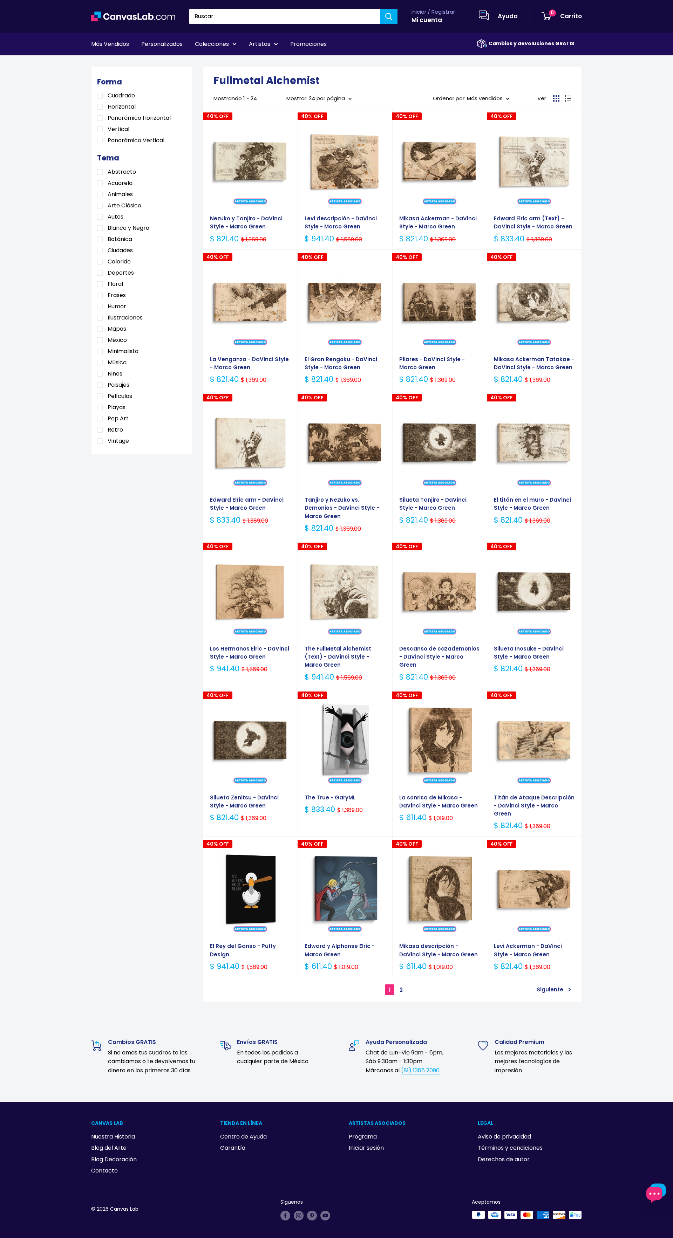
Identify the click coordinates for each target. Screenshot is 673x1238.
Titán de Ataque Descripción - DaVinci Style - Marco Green (534, 806)
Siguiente (550, 989)
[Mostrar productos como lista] (568, 98)
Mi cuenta (427, 20)
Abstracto (122, 172)
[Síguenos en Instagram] (299, 1215)
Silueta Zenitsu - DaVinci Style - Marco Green (244, 801)
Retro (115, 430)
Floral (115, 284)
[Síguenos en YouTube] (325, 1215)
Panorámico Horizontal (139, 118)
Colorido (119, 261)
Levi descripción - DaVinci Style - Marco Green (341, 222)
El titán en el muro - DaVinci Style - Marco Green (532, 503)
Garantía (232, 1148)
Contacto (104, 1171)
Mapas (117, 329)
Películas (120, 396)
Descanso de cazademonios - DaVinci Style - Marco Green (439, 657)
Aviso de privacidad (504, 1137)
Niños (115, 374)
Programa (363, 1137)
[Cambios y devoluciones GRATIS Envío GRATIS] (482, 44)
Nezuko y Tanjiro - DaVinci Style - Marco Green (246, 222)
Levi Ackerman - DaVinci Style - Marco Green (528, 950)
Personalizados (162, 44)
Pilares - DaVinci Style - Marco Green (432, 363)
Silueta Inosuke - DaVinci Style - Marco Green (529, 652)
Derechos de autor (504, 1159)
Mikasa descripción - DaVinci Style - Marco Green (438, 950)
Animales (120, 194)
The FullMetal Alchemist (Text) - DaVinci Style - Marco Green (338, 657)
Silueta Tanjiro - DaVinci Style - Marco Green (433, 503)
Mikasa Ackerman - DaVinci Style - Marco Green (438, 222)
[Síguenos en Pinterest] (312, 1215)
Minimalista (123, 351)
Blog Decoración (114, 1159)
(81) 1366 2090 (420, 1070)
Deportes (121, 273)
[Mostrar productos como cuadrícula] (556, 98)
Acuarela (120, 183)
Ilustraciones (125, 318)
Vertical (118, 129)
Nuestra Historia (113, 1137)
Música (117, 362)
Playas (116, 407)
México (117, 340)
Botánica (120, 239)
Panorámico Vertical (136, 140)
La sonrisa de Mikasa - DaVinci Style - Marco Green (438, 801)
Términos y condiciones (510, 1148)
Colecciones (212, 44)
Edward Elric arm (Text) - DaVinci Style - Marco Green (533, 222)
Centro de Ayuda (243, 1137)
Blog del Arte (109, 1148)
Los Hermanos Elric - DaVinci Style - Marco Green (249, 652)
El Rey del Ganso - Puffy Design (243, 950)
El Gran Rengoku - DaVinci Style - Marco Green (341, 363)
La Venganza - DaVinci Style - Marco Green (249, 363)
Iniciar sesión (366, 1148)
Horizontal (122, 107)
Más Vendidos (110, 44)
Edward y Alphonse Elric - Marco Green (340, 950)
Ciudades (120, 250)
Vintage (118, 441)
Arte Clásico (124, 205)
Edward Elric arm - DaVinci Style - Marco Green (247, 503)
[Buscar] (388, 16)
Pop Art (118, 418)
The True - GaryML (330, 797)
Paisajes (118, 385)
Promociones (308, 44)
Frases (117, 295)
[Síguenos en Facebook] (285, 1215)
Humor (117, 306)
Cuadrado (121, 95)
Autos (115, 217)
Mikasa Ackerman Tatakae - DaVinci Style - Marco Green (534, 363)
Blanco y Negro (128, 228)
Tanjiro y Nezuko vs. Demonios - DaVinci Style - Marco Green (342, 508)
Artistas (259, 44)
